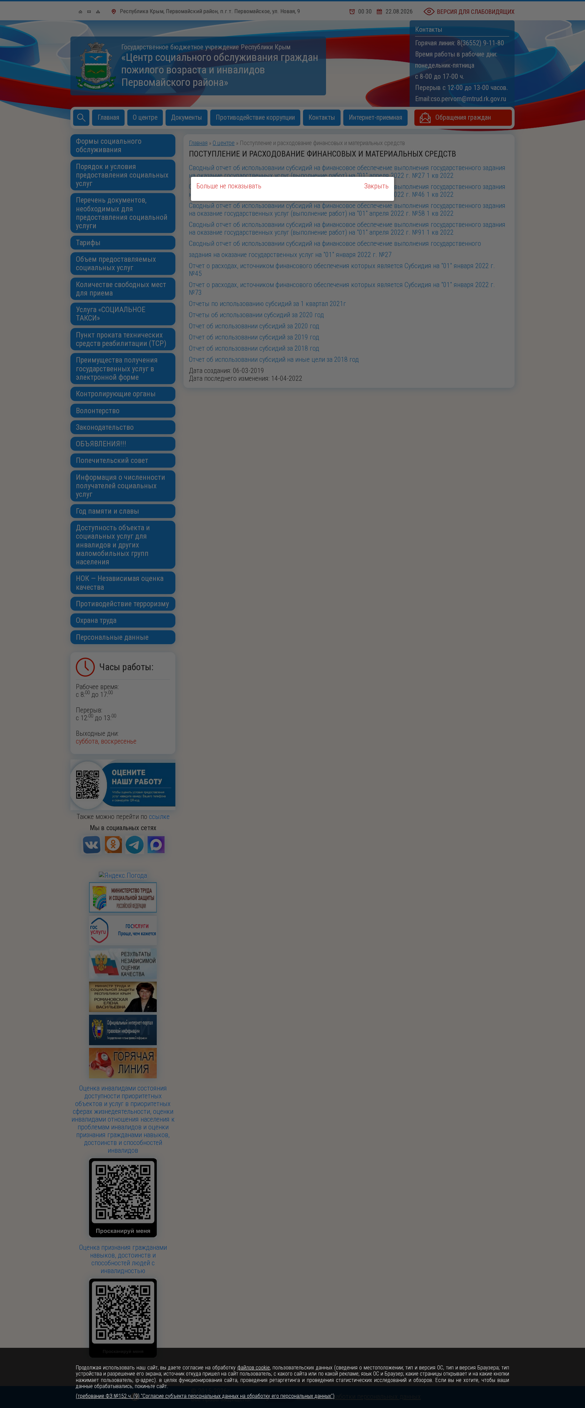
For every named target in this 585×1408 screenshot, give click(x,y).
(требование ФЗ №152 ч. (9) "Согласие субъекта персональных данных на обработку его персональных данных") (205, 1396)
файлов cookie (253, 1367)
